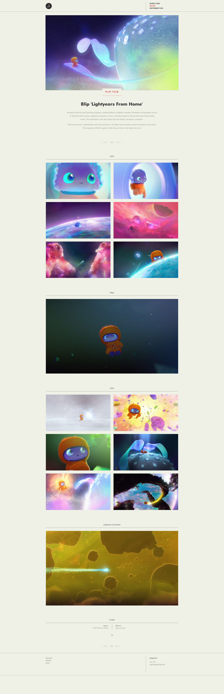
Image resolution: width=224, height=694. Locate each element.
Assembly (49, 6)
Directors (155, 3)
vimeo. (48, 662)
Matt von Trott (120, 628)
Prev (105, 142)
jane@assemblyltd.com (157, 664)
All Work (112, 142)
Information (156, 8)
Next (118, 142)
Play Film (112, 92)
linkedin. (48, 660)
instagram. (49, 658)
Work (152, 6)
